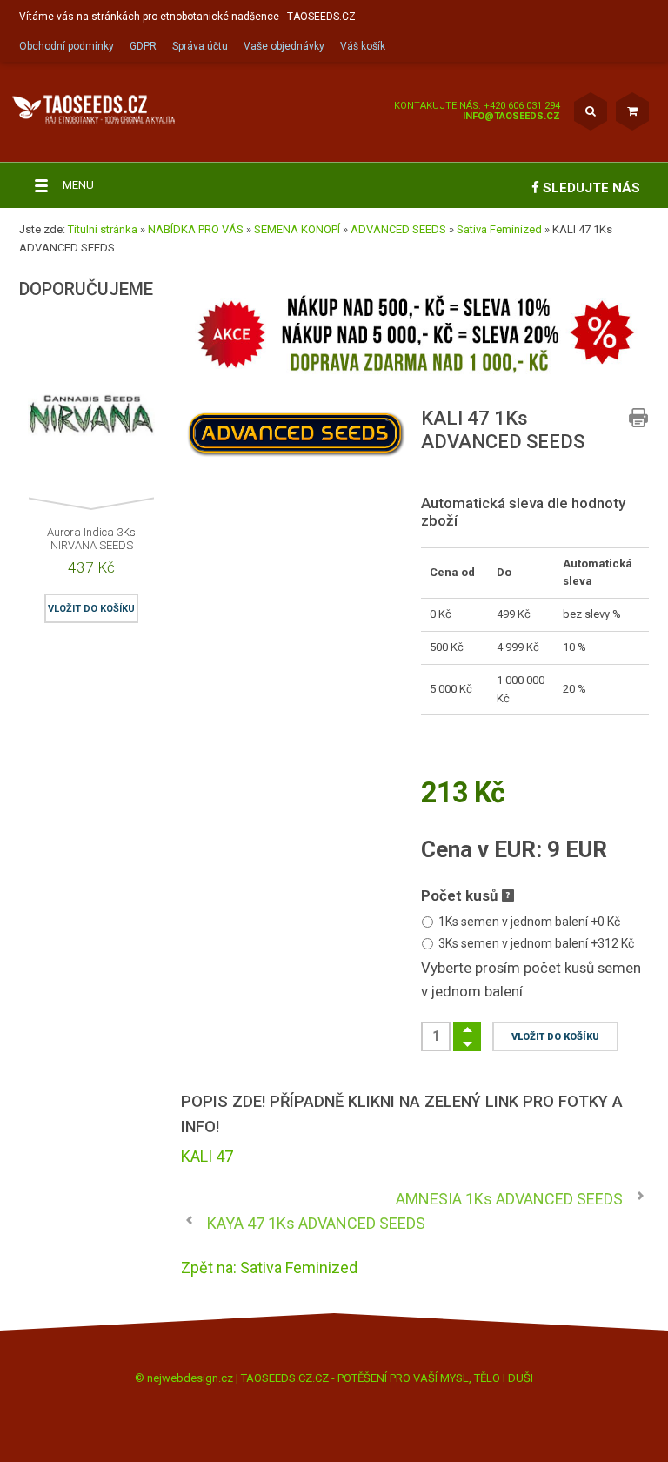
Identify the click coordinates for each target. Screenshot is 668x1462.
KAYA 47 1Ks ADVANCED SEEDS (316, 1223)
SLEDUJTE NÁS (589, 188)
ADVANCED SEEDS (398, 229)
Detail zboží (29, 434)
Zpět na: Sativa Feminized (269, 1267)
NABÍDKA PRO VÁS (196, 229)
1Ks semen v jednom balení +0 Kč (529, 922)
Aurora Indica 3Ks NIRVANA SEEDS (91, 539)
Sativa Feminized (499, 229)
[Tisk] (638, 417)
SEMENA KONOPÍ (297, 229)
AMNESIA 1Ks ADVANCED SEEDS (509, 1199)
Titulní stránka (102, 229)
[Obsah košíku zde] (632, 111)
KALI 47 (207, 1156)
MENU (78, 184)
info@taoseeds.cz (511, 116)
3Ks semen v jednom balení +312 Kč (536, 943)
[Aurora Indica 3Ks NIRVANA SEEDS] (91, 420)
